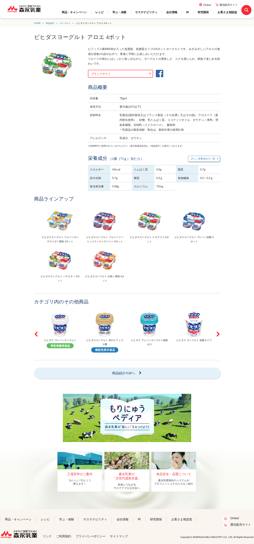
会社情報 (171, 12)
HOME (37, 23)
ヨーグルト (65, 23)
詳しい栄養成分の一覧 (203, 158)
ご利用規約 (63, 536)
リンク (47, 536)
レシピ (99, 12)
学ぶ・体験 (119, 12)
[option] (60, 227)
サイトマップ (119, 536)
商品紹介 (50, 23)
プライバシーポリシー (90, 536)
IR (187, 12)
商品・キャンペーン (74, 12)
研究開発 (203, 12)
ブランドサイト (101, 73)
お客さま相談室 (227, 12)
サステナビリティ (146, 12)
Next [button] (218, 334)
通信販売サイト (228, 4)
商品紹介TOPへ (123, 373)
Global (207, 4)
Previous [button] (36, 334)
